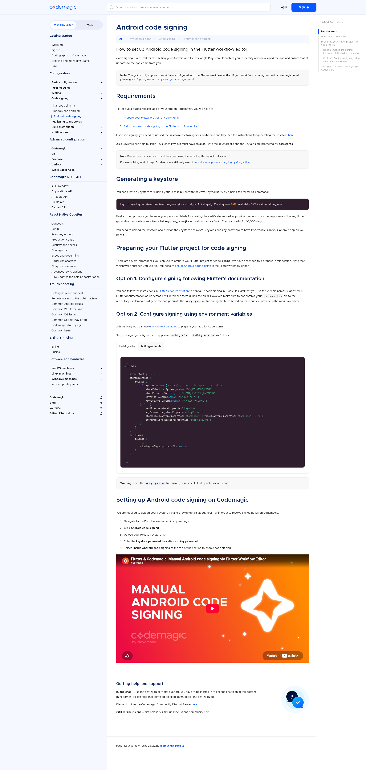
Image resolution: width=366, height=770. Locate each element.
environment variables (163, 326)
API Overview (60, 186)
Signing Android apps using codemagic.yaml (165, 79)
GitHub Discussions (62, 413)
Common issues (61, 330)
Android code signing (67, 116)
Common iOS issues (64, 314)
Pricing (55, 352)
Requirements (329, 31)
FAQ (54, 66)
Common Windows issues (67, 309)
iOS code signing (64, 105)
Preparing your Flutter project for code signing (339, 43)
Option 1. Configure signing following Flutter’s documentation (341, 51)
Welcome (57, 45)
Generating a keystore (333, 36)
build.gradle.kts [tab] (151, 346)
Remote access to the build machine (74, 298)
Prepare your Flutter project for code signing (152, 117)
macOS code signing (66, 111)
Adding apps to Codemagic (69, 55)
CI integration (59, 250)
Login (283, 7)
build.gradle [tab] (127, 346)
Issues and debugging (65, 255)
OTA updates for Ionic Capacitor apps (75, 277)
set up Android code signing (193, 266)
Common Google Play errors (69, 320)
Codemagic (57, 397)
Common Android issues (67, 304)
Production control (63, 239)
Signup (55, 50)
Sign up (304, 7)
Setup (55, 229)
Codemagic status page (66, 325)
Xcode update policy (64, 384)
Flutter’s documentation (173, 291)
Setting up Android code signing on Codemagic (340, 68)
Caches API (58, 207)
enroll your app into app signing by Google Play (222, 162)
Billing (55, 347)
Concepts (57, 223)
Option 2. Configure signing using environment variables (341, 60)
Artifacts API (59, 197)
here (291, 135)
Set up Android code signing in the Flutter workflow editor (161, 126)
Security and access (64, 245)
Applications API (61, 191)
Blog (53, 403)
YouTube (55, 408)
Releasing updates (63, 234)
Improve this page (171, 746)
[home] (120, 39)
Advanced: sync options (66, 271)
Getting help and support (67, 293)
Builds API (57, 202)
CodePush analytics (63, 261)
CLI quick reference (63, 266)
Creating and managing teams (70, 61)
